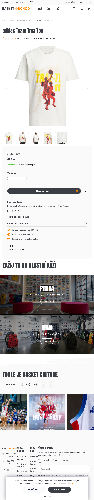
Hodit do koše (43, 191)
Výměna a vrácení (21, 465)
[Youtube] (28, 384)
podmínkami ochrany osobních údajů (75, 475)
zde (71, 483)
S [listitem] (17, 178)
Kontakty (34, 457)
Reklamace (22, 471)
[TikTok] (21, 384)
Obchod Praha (33, 462)
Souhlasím (59, 489)
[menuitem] (40, 9)
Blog (32, 475)
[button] (6, 86)
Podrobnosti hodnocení (44, 38)
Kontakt (6, 2)
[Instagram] (35, 384)
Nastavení (47, 496)
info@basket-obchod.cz (11, 455)
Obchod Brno (33, 469)
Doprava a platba (21, 458)
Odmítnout (34, 489)
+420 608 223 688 (9, 462)
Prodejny (20, 2)
